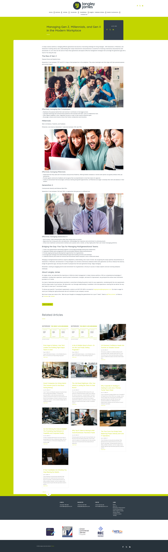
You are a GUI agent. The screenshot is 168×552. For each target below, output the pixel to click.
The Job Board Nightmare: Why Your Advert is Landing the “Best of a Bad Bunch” (83, 385)
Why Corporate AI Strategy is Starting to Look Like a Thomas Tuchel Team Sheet (111, 388)
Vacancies (73, 12)
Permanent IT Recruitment (119, 507)
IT (49, 352)
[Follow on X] (140, 6)
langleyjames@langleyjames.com (102, 289)
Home (50, 12)
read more (45, 357)
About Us (115, 506)
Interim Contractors (112, 12)
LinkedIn (52, 296)
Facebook (46, 296)
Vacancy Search (116, 512)
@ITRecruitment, (111, 294)
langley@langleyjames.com (83, 506)
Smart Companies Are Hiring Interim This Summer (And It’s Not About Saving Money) (54, 385)
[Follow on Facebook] (137, 6)
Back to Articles (47, 304)
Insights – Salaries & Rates (96, 12)
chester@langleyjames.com (101, 506)
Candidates (83, 12)
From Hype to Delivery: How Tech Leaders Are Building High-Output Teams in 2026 (54, 348)
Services (57, 12)
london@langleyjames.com (66, 506)
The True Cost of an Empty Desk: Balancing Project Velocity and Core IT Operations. (112, 434)
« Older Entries (45, 491)
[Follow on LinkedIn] (143, 6)
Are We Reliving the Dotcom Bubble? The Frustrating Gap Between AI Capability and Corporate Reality (55, 431)
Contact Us (84, 14)
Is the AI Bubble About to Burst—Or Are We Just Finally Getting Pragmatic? (83, 348)
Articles (65, 12)
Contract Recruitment (118, 509)
